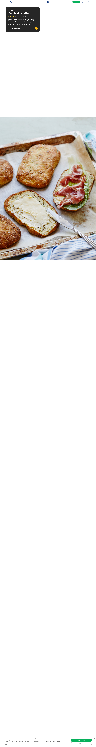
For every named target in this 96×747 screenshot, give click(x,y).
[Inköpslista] (85, 2)
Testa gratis (76, 2)
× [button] (94, 738)
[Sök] (10, 2)
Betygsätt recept (16, 28)
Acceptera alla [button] (81, 740)
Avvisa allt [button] (81, 743)
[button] (32, 744)
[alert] (48, 742)
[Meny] (7, 2)
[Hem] (48, 2)
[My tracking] (81, 2)
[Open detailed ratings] (27, 16)
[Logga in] (88, 2)
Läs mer (12, 743)
